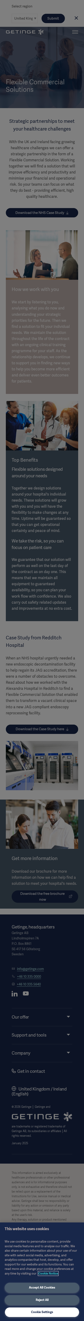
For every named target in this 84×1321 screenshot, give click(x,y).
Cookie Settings (42, 1312)
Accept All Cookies (42, 1287)
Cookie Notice (48, 1273)
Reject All (42, 1300)
